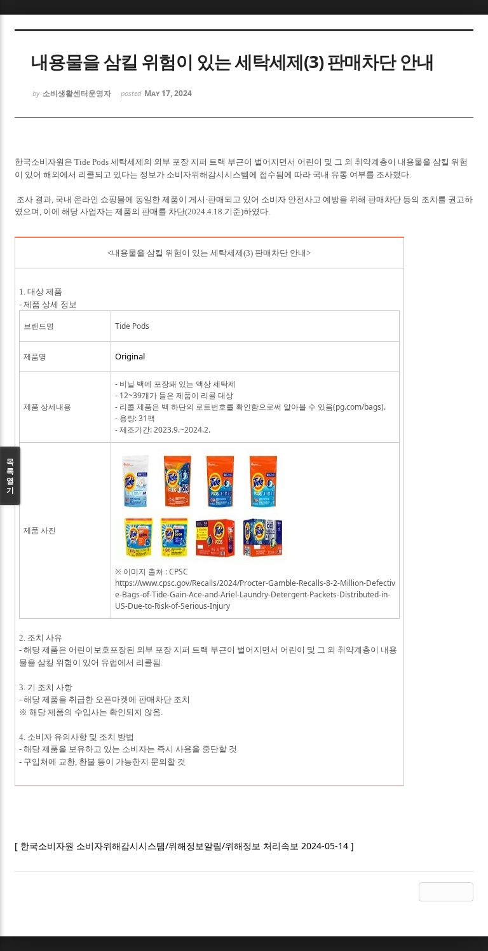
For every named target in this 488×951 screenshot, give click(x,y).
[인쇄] (464, 892)
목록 (10, 476)
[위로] (428, 892)
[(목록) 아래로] (446, 892)
